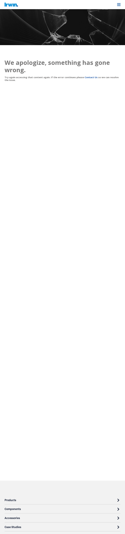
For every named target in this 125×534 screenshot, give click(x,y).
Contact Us (91, 77)
